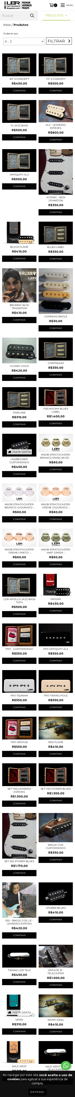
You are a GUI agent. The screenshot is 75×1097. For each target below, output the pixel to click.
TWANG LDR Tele (19, 970)
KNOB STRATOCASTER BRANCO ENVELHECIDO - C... (55, 456)
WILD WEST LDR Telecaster (55, 1068)
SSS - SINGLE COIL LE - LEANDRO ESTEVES (19, 922)
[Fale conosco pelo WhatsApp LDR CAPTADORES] (66, 1065)
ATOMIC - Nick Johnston (55, 199)
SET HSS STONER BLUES (56, 788)
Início (7, 25)
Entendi (37, 1091)
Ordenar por (10, 33)
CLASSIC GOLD (19, 365)
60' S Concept (19, 78)
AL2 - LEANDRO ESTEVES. (56, 126)
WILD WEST (19, 1066)
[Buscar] (32, 15)
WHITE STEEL (56, 1019)
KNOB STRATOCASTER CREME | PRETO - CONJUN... (19, 551)
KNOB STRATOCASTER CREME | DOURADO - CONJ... (55, 506)
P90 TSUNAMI (19, 695)
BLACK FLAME (19, 246)
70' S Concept (56, 78)
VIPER (19, 1019)
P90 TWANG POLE (56, 695)
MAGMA (56, 598)
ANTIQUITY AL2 (19, 174)
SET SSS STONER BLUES (19, 861)
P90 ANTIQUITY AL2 (55, 648)
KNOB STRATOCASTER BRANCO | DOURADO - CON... (19, 506)
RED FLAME (55, 742)
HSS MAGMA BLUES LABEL (55, 410)
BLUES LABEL (55, 247)
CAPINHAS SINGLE (55, 316)
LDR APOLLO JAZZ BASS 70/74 (19, 601)
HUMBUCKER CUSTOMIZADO (19, 461)
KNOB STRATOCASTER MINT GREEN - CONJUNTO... (55, 551)
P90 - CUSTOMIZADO (19, 648)
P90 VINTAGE (19, 742)
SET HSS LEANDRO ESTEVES (19, 790)
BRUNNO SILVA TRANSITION (19, 306)
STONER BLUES (56, 907)
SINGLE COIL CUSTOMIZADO (56, 846)
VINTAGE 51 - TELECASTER (56, 972)
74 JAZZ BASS (19, 125)
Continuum (56, 363)
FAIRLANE (19, 412)
